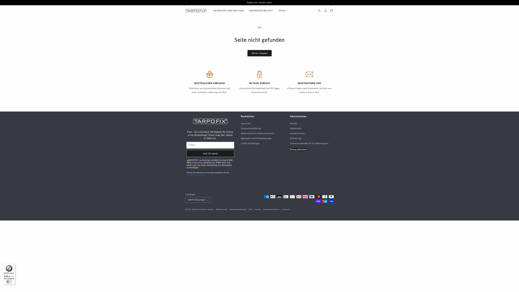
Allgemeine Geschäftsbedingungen (256, 138)
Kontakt (293, 123)
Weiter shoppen (260, 53)
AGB (250, 209)
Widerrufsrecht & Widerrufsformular (257, 133)
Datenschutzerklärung (251, 128)
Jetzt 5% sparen (210, 153)
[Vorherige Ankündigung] (186, 2)
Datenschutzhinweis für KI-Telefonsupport (309, 143)
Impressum (246, 123)
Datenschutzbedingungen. (197, 175)
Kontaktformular (297, 133)
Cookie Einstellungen (250, 143)
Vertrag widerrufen (298, 149)
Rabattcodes (295, 128)
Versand (257, 209)
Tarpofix (195, 209)
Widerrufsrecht (221, 209)
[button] (319, 11)
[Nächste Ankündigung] (333, 2)
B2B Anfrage (296, 138)
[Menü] (13, 265)
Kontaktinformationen (271, 209)
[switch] (9, 281)
